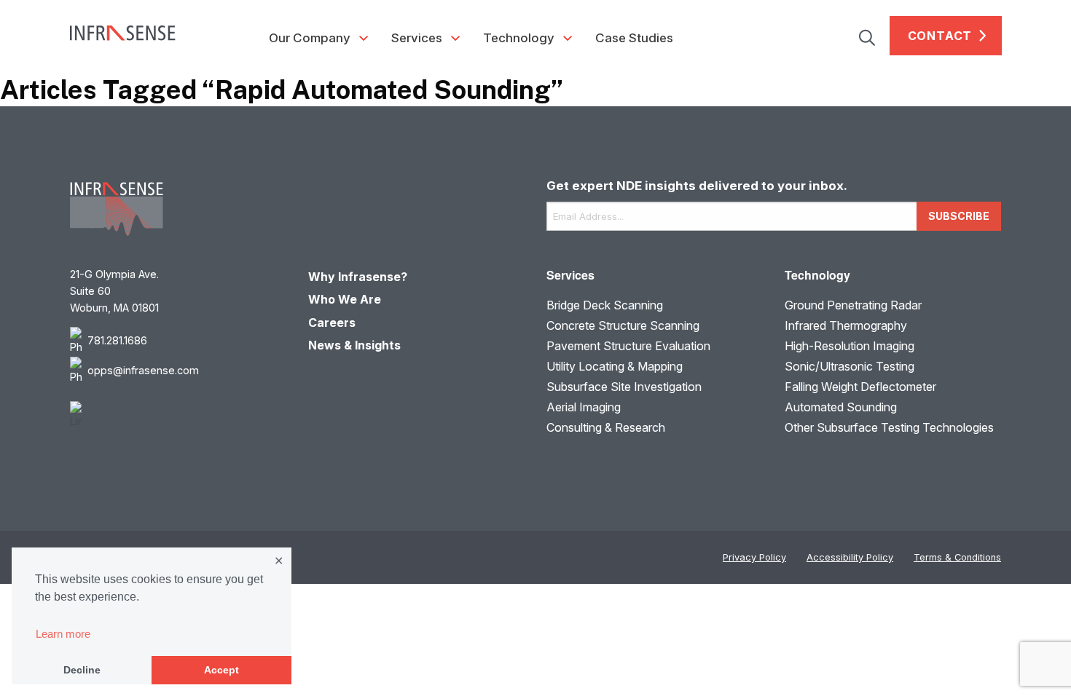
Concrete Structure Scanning (622, 325)
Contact (940, 35)
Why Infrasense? (357, 276)
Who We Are (344, 299)
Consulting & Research (605, 427)
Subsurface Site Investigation (624, 386)
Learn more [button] (63, 634)
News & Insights (354, 345)
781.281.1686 (117, 340)
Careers (332, 322)
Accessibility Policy (850, 557)
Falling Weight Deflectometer (860, 386)
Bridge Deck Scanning (604, 305)
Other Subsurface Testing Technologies (889, 427)
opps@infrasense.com (143, 370)
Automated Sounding (841, 407)
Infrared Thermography (846, 325)
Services (416, 38)
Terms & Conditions (957, 557)
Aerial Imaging (583, 407)
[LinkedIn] (178, 415)
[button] (874, 35)
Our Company (309, 38)
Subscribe (958, 216)
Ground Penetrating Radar (853, 305)
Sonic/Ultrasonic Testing (849, 366)
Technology (518, 38)
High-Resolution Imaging (849, 346)
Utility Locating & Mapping (614, 366)
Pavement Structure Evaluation (628, 346)
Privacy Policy (754, 557)
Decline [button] (82, 670)
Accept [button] (221, 670)
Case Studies (634, 38)
